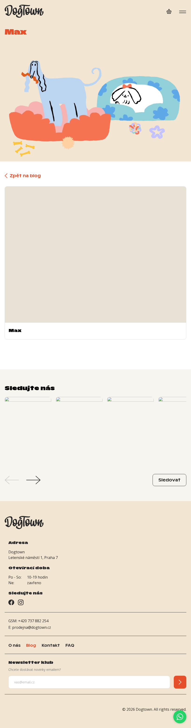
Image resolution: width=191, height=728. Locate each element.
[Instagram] (21, 603)
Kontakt (51, 645)
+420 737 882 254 (33, 620)
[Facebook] (11, 603)
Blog (31, 645)
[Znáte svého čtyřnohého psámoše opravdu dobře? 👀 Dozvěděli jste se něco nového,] (130, 432)
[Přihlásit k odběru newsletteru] (180, 682)
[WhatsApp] (179, 716)
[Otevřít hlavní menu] (182, 12)
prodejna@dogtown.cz (31, 627)
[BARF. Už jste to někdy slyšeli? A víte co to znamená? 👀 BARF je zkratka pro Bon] (28, 432)
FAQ (69, 645)
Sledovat (169, 480)
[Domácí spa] (169, 12)
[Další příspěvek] (33, 480)
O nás (14, 645)
